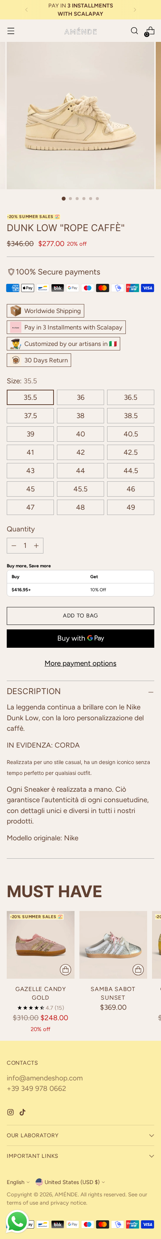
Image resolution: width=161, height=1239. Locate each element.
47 (30, 507)
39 (30, 434)
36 (81, 397)
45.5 (80, 489)
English (15, 1182)
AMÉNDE (66, 1194)
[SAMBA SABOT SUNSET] (113, 945)
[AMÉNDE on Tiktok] (23, 1113)
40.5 (131, 434)
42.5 (131, 452)
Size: (22, 381)
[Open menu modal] (10, 31)
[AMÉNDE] (80, 30)
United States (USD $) (72, 1182)
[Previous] (26, 9)
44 (80, 470)
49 (131, 507)
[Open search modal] (134, 31)
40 (80, 434)
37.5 (30, 415)
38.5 (131, 415)
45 (30, 489)
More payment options (80, 663)
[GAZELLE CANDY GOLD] (41, 945)
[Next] (135, 9)
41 (30, 452)
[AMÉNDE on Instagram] (11, 1113)
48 (80, 507)
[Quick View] (66, 970)
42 (80, 452)
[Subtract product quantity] (14, 545)
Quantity (21, 529)
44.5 (131, 470)
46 (131, 489)
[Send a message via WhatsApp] (17, 1221)
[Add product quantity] (36, 545)
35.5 (30, 397)
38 (80, 415)
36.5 (130, 397)
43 (30, 470)
